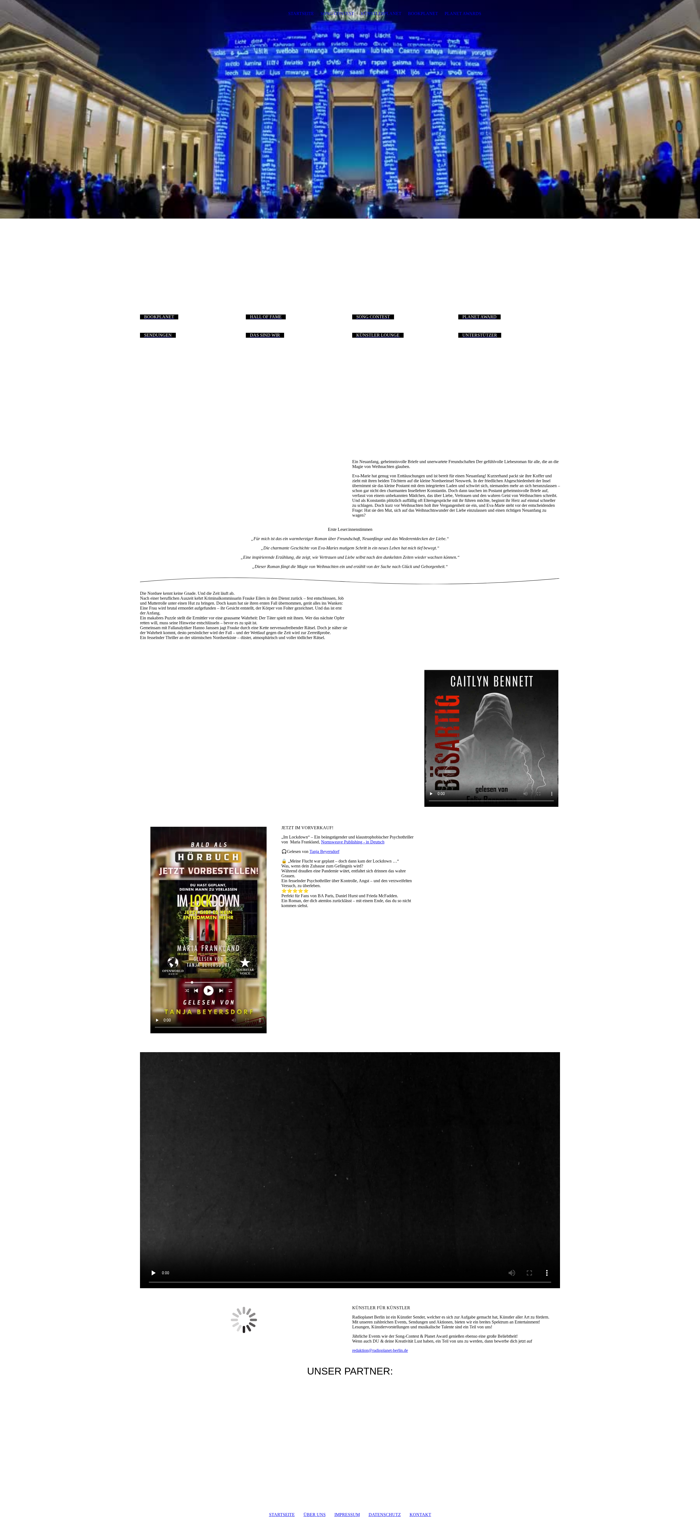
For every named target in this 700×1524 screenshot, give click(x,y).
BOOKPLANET (423, 13)
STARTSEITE (301, 13)
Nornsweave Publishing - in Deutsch (352, 842)
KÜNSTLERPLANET (381, 13)
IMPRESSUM (347, 1514)
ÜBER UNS (315, 1514)
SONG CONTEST (337, 13)
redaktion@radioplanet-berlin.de (380, 1350)
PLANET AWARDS (463, 13)
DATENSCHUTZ (385, 1514)
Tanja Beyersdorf (324, 851)
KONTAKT (420, 1514)
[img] (174, 13)
